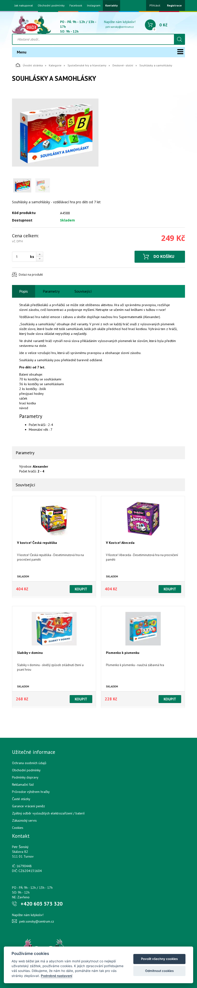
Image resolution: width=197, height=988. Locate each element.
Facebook (75, 5)
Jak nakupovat (23, 5)
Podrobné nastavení (56, 976)
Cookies (17, 827)
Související (83, 291)
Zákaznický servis (24, 820)
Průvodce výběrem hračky (31, 792)
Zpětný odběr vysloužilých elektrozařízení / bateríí (48, 813)
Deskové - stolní (122, 65)
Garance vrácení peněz (28, 806)
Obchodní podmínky (51, 5)
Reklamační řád (23, 784)
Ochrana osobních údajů (29, 763)
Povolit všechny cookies (159, 959)
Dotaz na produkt (31, 275)
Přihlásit (154, 5)
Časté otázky (21, 799)
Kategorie (55, 65)
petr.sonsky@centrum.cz (119, 27)
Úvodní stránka (33, 65)
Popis (23, 291)
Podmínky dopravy (25, 777)
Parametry (51, 291)
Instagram (93, 5)
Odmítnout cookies (159, 971)
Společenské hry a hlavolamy (87, 65)
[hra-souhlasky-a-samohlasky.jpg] (55, 132)
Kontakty (111, 5)
